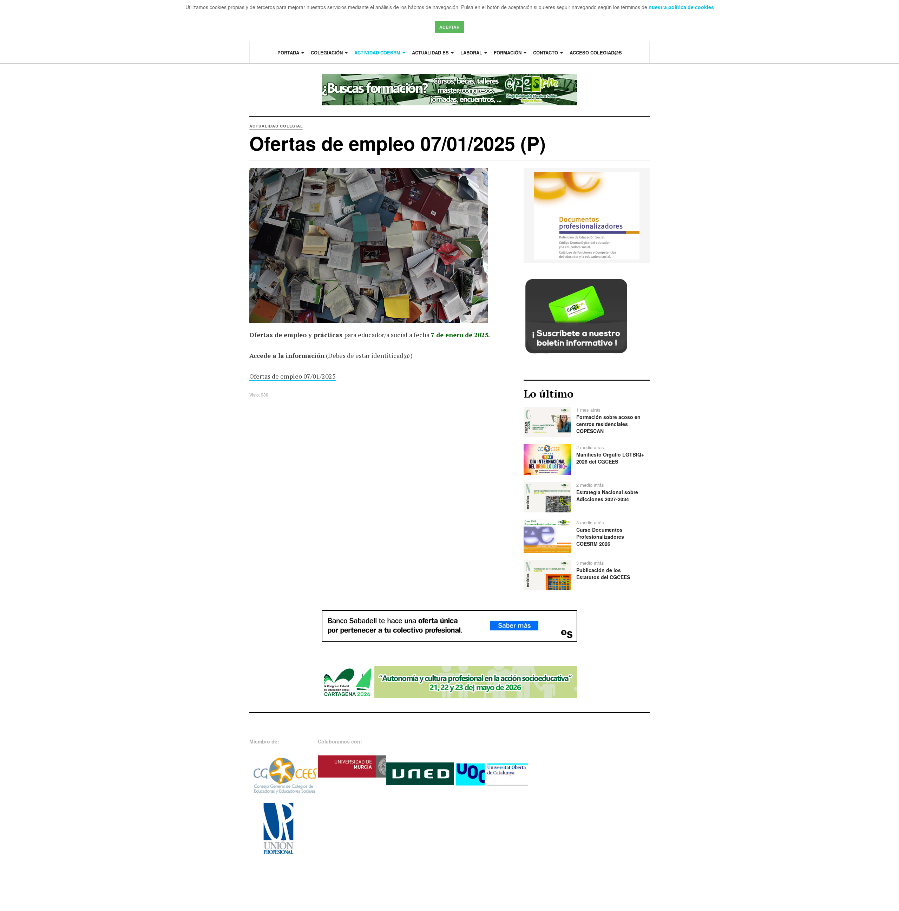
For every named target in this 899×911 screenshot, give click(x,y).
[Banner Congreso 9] (449, 681)
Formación (508, 52)
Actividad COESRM (378, 52)
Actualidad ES (431, 52)
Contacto (546, 52)
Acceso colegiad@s (596, 52)
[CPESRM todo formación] (449, 89)
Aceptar (449, 27)
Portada (289, 52)
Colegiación (327, 52)
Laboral (472, 52)
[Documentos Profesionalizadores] (586, 214)
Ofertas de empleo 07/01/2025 (292, 376)
